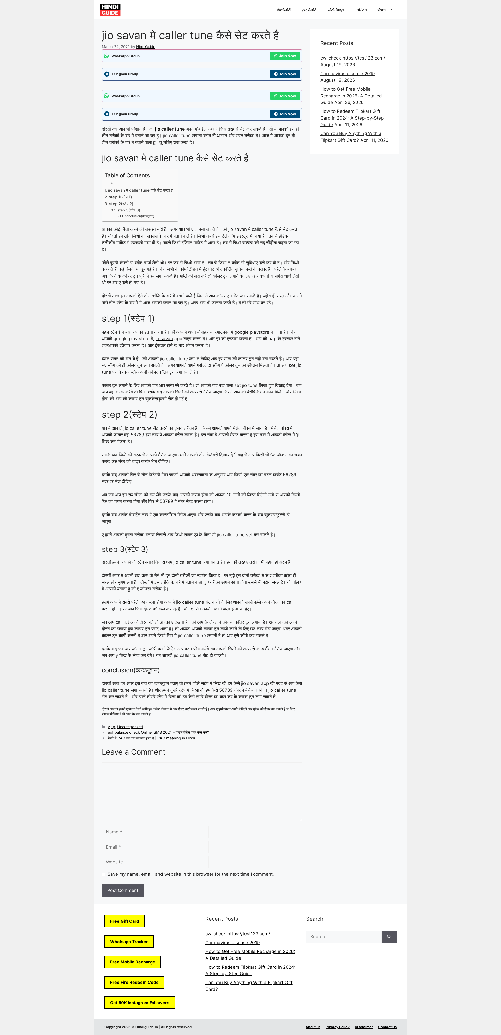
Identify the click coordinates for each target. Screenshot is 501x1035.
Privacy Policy (338, 1027)
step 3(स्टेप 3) (128, 210)
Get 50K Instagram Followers (139, 1002)
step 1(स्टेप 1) (120, 197)
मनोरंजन (361, 9)
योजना (381, 9)
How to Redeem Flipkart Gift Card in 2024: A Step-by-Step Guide (352, 118)
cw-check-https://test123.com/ (352, 58)
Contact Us (387, 1027)
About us (313, 1027)
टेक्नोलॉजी (284, 9)
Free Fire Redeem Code (134, 982)
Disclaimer (364, 1027)
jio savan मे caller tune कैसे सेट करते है (140, 190)
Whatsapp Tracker (129, 941)
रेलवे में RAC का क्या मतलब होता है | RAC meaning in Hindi (151, 738)
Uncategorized (130, 727)
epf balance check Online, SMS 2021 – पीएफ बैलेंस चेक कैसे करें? (158, 732)
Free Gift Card (124, 921)
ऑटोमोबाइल (336, 9)
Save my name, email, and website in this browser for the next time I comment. (191, 874)
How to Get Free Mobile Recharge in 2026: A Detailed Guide (351, 95)
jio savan (163, 338)
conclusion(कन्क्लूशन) (139, 216)
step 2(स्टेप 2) (121, 203)
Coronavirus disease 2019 (347, 73)
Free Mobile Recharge (132, 962)
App (111, 727)
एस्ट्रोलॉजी (309, 9)
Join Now (287, 56)
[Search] (389, 937)
